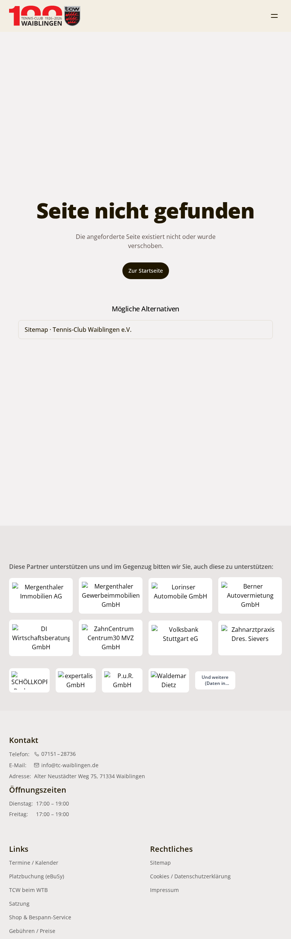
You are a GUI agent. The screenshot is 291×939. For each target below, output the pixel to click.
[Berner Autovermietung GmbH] (250, 595)
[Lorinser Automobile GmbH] (180, 595)
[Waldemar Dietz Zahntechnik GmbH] (169, 680)
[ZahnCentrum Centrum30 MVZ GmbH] (110, 638)
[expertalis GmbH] (76, 680)
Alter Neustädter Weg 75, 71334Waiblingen (89, 776)
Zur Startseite (145, 270)
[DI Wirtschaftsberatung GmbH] (41, 638)
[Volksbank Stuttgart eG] (180, 638)
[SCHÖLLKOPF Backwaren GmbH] (29, 680)
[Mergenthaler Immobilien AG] (41, 595)
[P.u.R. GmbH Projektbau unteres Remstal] (122, 680)
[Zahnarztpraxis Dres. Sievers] (250, 638)
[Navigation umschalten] (274, 16)
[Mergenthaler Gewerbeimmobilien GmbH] (110, 595)
